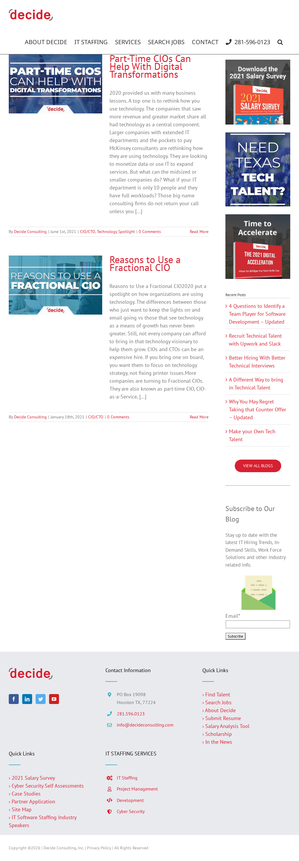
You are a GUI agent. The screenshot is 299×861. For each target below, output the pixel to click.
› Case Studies (25, 793)
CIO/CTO (87, 231)
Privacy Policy (99, 847)
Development (130, 800)
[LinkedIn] (27, 699)
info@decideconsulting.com (145, 725)
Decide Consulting (30, 231)
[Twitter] (41, 699)
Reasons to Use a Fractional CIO (145, 263)
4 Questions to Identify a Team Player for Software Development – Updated (257, 314)
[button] (280, 42)
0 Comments (150, 231)
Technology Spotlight (116, 231)
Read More (199, 231)
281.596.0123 (131, 714)
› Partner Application (32, 801)
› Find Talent (216, 694)
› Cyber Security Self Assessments (46, 785)
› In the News (217, 742)
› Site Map (20, 809)
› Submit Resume (221, 718)
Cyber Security (131, 811)
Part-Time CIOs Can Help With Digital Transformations (150, 66)
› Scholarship (217, 734)
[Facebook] (14, 699)
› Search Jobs (217, 702)
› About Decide (219, 710)
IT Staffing (127, 778)
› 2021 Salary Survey (32, 777)
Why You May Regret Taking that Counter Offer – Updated (257, 409)
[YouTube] (54, 699)
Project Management (137, 789)
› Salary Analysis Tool (225, 726)
